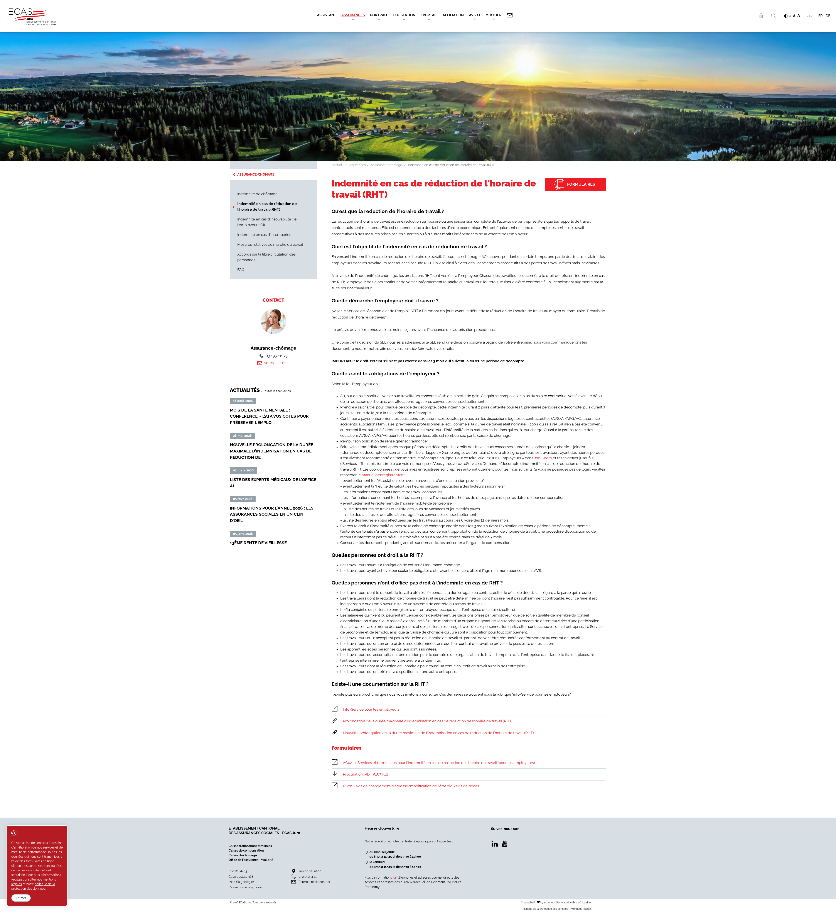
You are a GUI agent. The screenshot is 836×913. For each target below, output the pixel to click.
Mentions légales (581, 908)
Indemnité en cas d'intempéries (264, 234)
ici (394, 877)
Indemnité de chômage (257, 194)
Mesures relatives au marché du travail (270, 244)
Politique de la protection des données (545, 908)
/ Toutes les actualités (276, 391)
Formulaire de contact (314, 882)
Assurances (353, 15)
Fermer (21, 898)
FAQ (240, 270)
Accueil (337, 165)
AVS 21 (474, 15)
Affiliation (453, 15)
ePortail (429, 15)
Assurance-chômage (255, 174)
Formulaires (581, 184)
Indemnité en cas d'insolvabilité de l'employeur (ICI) (267, 222)
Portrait (379, 15)
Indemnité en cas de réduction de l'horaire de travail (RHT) (267, 207)
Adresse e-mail (277, 363)
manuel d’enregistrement (383, 475)
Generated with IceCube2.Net (574, 902)
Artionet (549, 902)
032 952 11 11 (308, 876)
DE (828, 16)
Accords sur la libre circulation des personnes (266, 257)
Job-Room (543, 458)
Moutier (493, 15)
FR (820, 16)
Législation (404, 15)
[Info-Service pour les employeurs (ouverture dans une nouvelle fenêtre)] (469, 709)
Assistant (326, 15)
